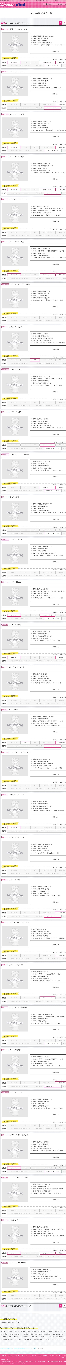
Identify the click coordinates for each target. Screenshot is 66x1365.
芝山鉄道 (3, 1336)
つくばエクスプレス (14, 1336)
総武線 (3, 1331)
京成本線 (25, 1334)
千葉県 (34, 1348)
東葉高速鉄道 (27, 1339)
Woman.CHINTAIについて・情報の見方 (48, 1355)
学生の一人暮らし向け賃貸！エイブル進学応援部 (13, 1363)
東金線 (63, 1331)
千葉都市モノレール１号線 (29, 1336)
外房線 (57, 1331)
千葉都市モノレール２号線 (46, 1336)
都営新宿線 (4, 1334)
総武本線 (36, 1331)
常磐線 (17, 1331)
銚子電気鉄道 (60, 1336)
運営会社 (4, 1355)
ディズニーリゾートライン (52, 1339)
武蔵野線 (10, 1331)
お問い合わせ (24, 1355)
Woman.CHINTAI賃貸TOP (6, 1348)
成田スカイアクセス (58, 1334)
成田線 (23, 1331)
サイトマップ (33, 1355)
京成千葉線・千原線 (36, 1334)
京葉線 (29, 1331)
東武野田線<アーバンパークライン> (11, 1339)
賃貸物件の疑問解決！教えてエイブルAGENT (12, 1361)
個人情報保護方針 (13, 1355)
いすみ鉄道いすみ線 (15, 1334)
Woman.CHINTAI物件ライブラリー (10, 1322)
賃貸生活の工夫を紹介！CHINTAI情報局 (35, 1361)
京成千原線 (47, 1334)
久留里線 (50, 1331)
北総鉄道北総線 (37, 1339)
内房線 (43, 1331)
